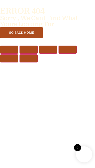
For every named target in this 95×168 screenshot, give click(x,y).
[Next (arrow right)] (29, 58)
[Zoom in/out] (9, 50)
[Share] (48, 50)
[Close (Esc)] (68, 50)
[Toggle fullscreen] (29, 50)
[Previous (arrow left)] (9, 58)
